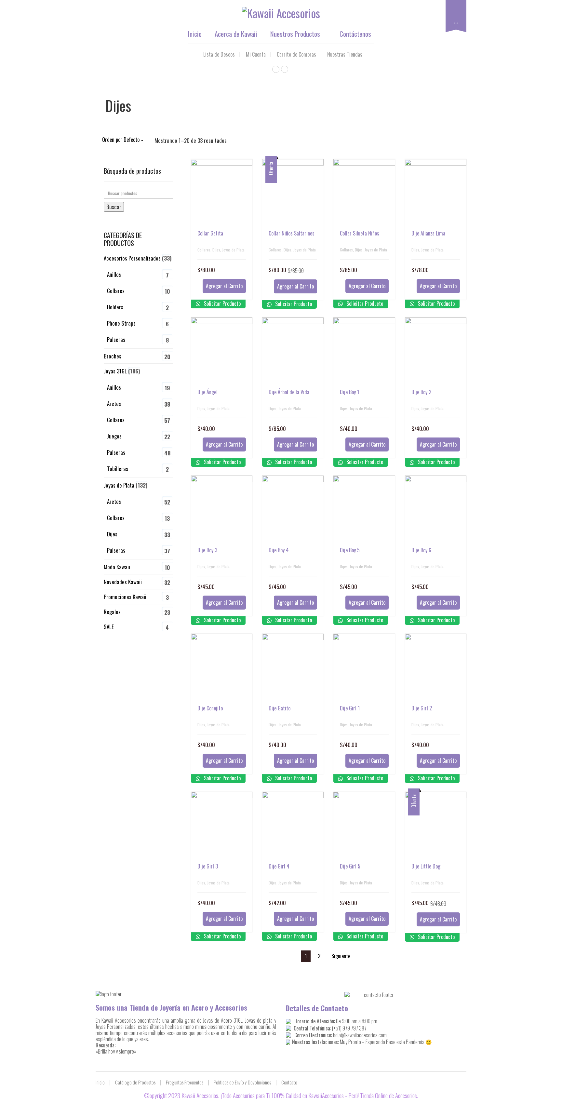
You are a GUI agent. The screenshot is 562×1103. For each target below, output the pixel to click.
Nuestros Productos (295, 34)
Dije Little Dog (425, 866)
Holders (115, 307)
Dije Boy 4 (279, 550)
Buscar (113, 207)
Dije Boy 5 (350, 550)
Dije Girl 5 (350, 866)
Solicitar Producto (222, 303)
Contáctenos (355, 34)
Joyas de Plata (233, 249)
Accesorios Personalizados (132, 258)
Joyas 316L (115, 371)
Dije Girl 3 (207, 866)
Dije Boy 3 (207, 550)
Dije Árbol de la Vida (289, 392)
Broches (112, 356)
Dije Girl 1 (350, 708)
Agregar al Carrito (224, 286)
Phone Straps (121, 323)
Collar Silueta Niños (359, 233)
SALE (109, 627)
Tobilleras (117, 468)
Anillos (114, 274)
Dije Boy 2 (421, 392)
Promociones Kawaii (125, 597)
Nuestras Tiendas (344, 54)
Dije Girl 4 (279, 866)
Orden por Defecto (121, 139)
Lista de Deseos (219, 54)
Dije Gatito (279, 708)
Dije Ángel (207, 392)
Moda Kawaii (117, 567)
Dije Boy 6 (421, 550)
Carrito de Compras (296, 54)
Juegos (114, 436)
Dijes (216, 249)
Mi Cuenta (256, 54)
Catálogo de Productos (135, 1082)
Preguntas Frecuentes (184, 1082)
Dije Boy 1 (349, 392)
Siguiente (340, 956)
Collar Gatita (210, 233)
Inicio (195, 34)
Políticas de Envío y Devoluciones (242, 1082)
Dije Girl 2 (421, 708)
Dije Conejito (210, 708)
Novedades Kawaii (123, 582)
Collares (203, 249)
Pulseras (116, 339)
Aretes (114, 403)
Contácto (289, 1082)
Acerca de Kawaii (236, 34)
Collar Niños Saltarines (291, 233)
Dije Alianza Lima (428, 233)
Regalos (112, 612)
